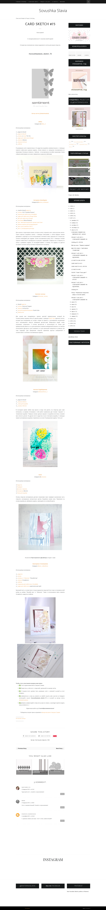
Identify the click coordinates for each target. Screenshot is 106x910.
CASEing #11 (74, 289)
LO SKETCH (87, 55)
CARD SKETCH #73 (76, 263)
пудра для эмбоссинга (24, 586)
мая (73, 307)
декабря (74, 220)
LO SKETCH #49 (75, 269)
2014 (71, 323)
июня (73, 304)
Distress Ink (21, 312)
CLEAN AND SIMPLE (33, 1)
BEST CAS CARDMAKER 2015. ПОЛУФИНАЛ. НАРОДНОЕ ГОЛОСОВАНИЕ (79, 163)
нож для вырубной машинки (25, 310)
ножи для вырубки (23, 403)
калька (19, 576)
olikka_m (43, 124)
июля (73, 302)
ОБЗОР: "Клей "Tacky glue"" (79, 272)
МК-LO (70, 146)
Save (55, 736)
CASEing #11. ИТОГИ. (77, 242)
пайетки (20, 144)
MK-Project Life (72, 144)
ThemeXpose (27, 908)
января (73, 316)
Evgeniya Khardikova (29, 814)
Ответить (62, 807)
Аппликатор (20, 491)
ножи (24, 136)
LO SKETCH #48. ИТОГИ (78, 260)
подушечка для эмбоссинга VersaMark (28, 584)
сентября (74, 227)
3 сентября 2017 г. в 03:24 (28, 816)
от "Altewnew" (26, 578)
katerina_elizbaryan (43, 202)
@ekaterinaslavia (23, 700)
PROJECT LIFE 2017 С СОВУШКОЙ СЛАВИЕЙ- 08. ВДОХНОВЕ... (79, 255)
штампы (20, 136)
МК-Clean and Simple (78, 142)
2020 (71, 211)
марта (73, 311)
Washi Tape (52, 318)
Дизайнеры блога (73, 337)
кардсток (28, 210)
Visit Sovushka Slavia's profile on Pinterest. (78, 891)
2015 (71, 321)
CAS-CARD (79, 55)
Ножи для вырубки (22, 493)
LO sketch (55, 1)
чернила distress (22, 401)
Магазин (62, 1)
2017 (71, 218)
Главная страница (21, 1)
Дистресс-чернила (22, 489)
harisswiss (43, 477)
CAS (48, 740)
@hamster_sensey (43, 296)
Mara (23, 800)
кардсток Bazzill (22, 134)
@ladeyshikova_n (43, 391)
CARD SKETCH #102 (55, 771)
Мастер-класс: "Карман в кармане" (80, 245)
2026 (71, 206)
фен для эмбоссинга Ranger (25, 218)
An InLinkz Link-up (20, 718)
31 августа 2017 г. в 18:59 (28, 803)
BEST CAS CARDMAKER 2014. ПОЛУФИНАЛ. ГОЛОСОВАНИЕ (77, 172)
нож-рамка (21, 220)
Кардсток (19, 485)
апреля (73, 309)
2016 (71, 319)
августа (74, 230)
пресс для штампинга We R (25, 226)
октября (74, 225)
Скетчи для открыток (41, 740)
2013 (71, 326)
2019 (71, 213)
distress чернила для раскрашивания (27, 224)
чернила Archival (22, 142)
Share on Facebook (30, 736)
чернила (20, 140)
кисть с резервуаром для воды (26, 228)
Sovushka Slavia (53, 10)
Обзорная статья (83, 144)
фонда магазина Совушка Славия (51, 712)
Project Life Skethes (74, 195)
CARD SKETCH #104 (39, 771)
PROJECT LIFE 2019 (45, 1)
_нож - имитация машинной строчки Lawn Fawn (30, 222)
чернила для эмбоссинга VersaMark (27, 214)
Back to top (86, 908)
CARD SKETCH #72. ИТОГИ (79, 266)
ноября (73, 223)
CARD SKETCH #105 (23, 771)
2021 (71, 208)
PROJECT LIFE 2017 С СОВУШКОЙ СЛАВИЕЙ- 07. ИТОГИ (79, 277)
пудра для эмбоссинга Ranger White (27, 216)
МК (70, 142)
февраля (74, 314)
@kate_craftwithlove (43, 566)
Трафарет (19, 487)
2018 (71, 216)
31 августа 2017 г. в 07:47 (28, 789)
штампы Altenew (22, 405)
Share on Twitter (45, 736)
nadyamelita (26, 787)
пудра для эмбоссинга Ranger (26, 138)
